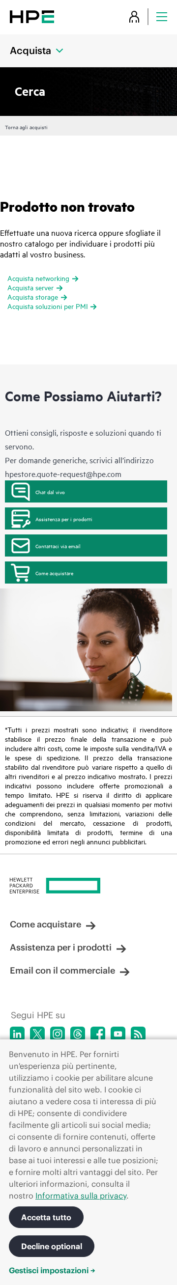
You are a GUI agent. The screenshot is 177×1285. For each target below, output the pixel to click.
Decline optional (51, 1246)
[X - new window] (37, 1034)
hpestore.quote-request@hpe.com (63, 473)
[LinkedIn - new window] (17, 1034)
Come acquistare (54, 573)
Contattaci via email (58, 546)
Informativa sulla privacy (80, 1196)
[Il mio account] (134, 16)
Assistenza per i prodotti (63, 519)
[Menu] (161, 16)
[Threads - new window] (77, 1034)
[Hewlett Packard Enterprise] (32, 16)
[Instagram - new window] (57, 1034)
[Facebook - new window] (97, 1034)
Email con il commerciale (62, 970)
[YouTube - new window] (118, 1034)
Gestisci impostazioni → (52, 1270)
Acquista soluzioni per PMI (47, 305)
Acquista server (30, 287)
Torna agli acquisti (26, 127)
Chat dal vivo (50, 492)
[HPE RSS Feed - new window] (138, 1034)
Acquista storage (32, 296)
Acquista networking (38, 277)
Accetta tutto (46, 1217)
